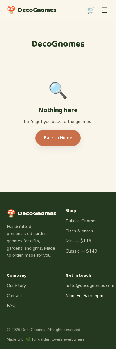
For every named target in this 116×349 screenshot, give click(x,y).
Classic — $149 (81, 251)
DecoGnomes (32, 10)
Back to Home (58, 137)
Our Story (16, 285)
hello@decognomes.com (90, 285)
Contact (14, 296)
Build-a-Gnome (80, 221)
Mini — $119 (79, 241)
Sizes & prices (79, 231)
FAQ (11, 305)
